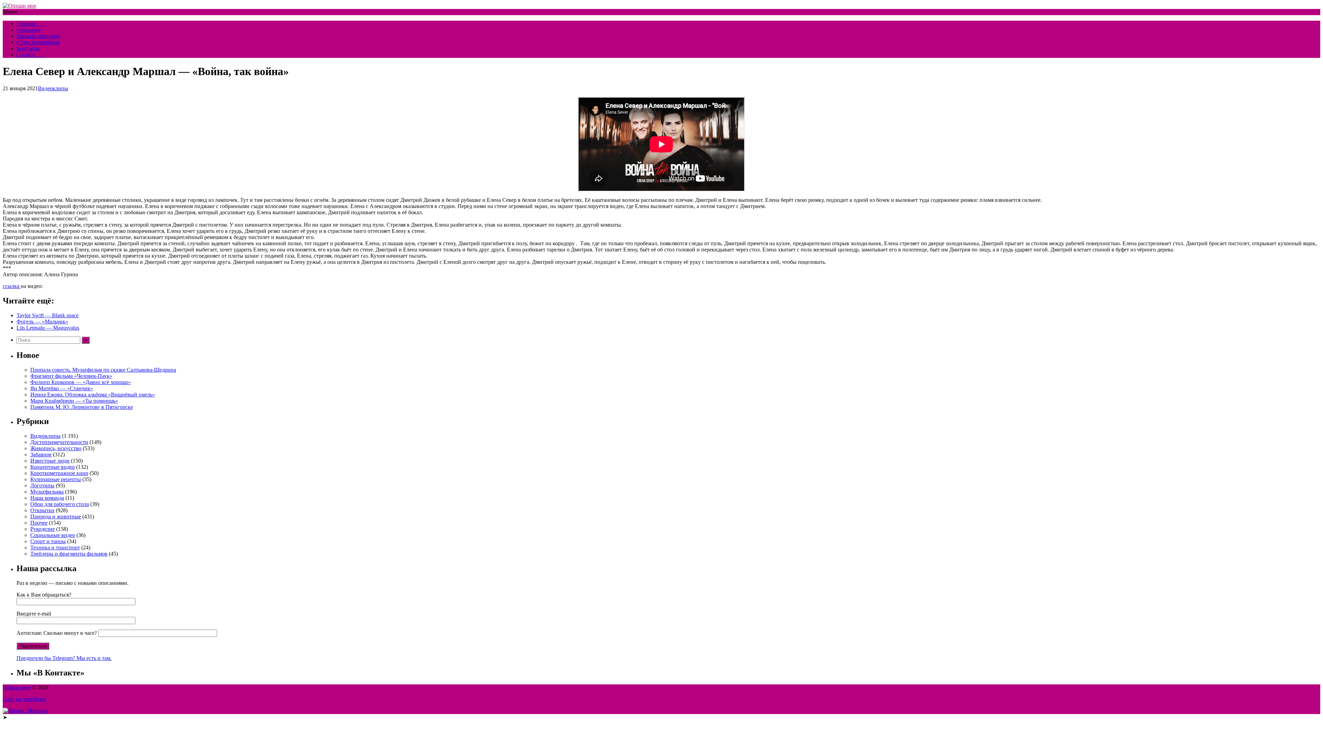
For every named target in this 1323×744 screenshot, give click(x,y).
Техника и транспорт (55, 547)
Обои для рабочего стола (59, 504)
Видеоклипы (53, 88)
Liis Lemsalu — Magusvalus (48, 328)
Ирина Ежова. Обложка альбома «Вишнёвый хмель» (92, 394)
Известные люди (50, 461)
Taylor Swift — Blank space (48, 315)
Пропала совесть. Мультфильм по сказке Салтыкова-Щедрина (103, 370)
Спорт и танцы (48, 541)
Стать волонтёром (38, 42)
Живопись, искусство (55, 448)
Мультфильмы (47, 492)
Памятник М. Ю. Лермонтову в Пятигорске (81, 407)
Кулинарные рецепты (55, 479)
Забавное (41, 454)
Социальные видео (52, 535)
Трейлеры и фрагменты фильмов (68, 554)
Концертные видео (52, 467)
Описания (28, 30)
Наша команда (47, 498)
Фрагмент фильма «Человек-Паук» (71, 376)
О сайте (30, 55)
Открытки (42, 510)
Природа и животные (55, 516)
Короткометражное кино (59, 473)
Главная (31, 24)
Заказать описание (38, 36)
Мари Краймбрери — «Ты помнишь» (74, 401)
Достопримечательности (59, 442)
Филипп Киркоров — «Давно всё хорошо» (80, 382)
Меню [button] (10, 12)
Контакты (28, 48)
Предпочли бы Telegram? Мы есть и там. (64, 658)
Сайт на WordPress (24, 699)
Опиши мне (17, 687)
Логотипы (42, 485)
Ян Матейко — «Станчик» (61, 388)
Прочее (39, 523)
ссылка (12, 286)
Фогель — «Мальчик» (42, 321)
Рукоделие (42, 529)
